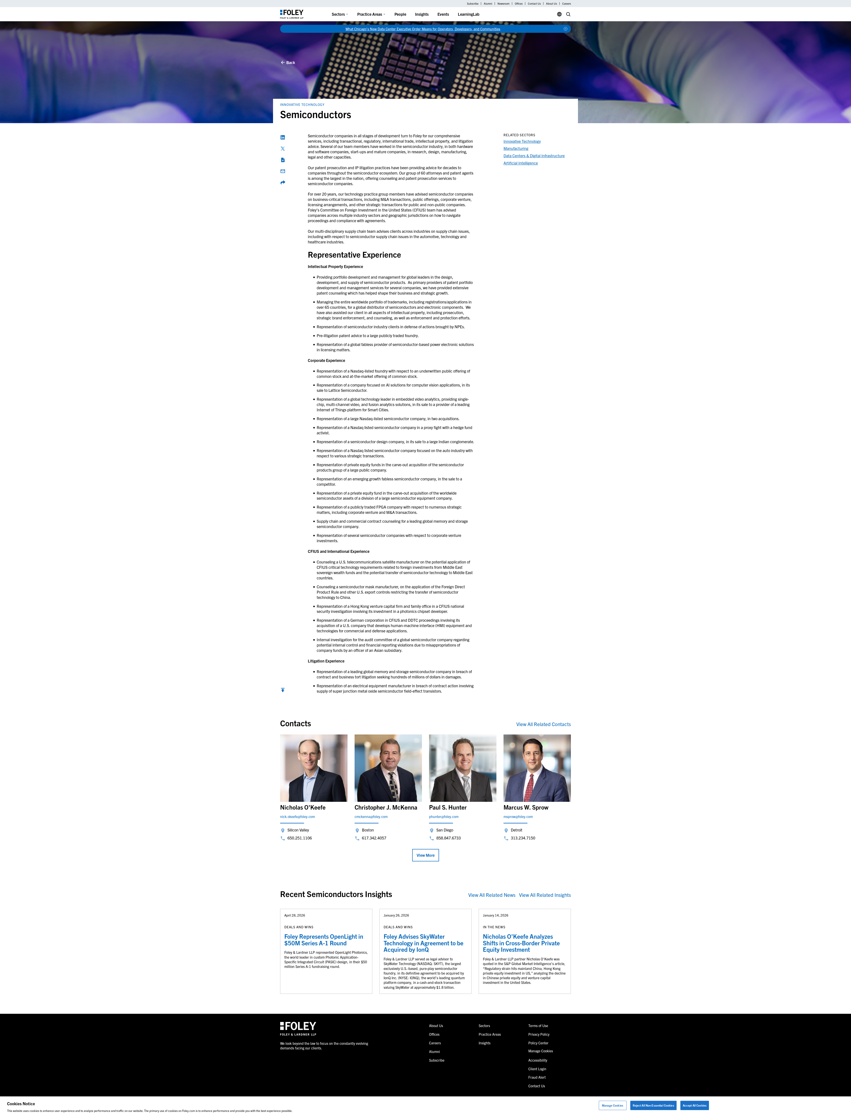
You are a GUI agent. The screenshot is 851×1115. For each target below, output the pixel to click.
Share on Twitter (282, 148)
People (400, 14)
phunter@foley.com (444, 816)
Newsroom (503, 3)
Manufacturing (516, 148)
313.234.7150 (523, 837)
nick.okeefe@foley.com (297, 816)
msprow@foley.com (518, 816)
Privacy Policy (538, 1034)
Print (282, 160)
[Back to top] (282, 690)
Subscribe (472, 3)
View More (426, 855)
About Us (551, 3)
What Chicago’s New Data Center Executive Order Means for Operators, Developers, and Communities (422, 29)
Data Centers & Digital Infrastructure (534, 155)
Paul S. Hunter (448, 807)
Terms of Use (538, 1025)
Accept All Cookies (695, 1105)
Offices (519, 3)
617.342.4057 (374, 837)
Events (443, 14)
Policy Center (538, 1043)
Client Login (537, 1068)
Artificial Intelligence (521, 162)
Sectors (338, 14)
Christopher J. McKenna (386, 807)
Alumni (488, 3)
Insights (422, 14)
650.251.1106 (299, 837)
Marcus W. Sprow (526, 807)
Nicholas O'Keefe (303, 807)
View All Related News (491, 895)
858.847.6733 (448, 837)
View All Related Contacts (543, 724)
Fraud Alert (537, 1077)
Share (282, 182)
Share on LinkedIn (282, 137)
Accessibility (537, 1060)
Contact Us (534, 3)
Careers (566, 3)
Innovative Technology (302, 104)
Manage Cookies (612, 1105)
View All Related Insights (545, 895)
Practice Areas (369, 14)
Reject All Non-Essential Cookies (653, 1105)
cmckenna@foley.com (371, 816)
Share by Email (282, 171)
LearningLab (468, 14)
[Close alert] (565, 29)
